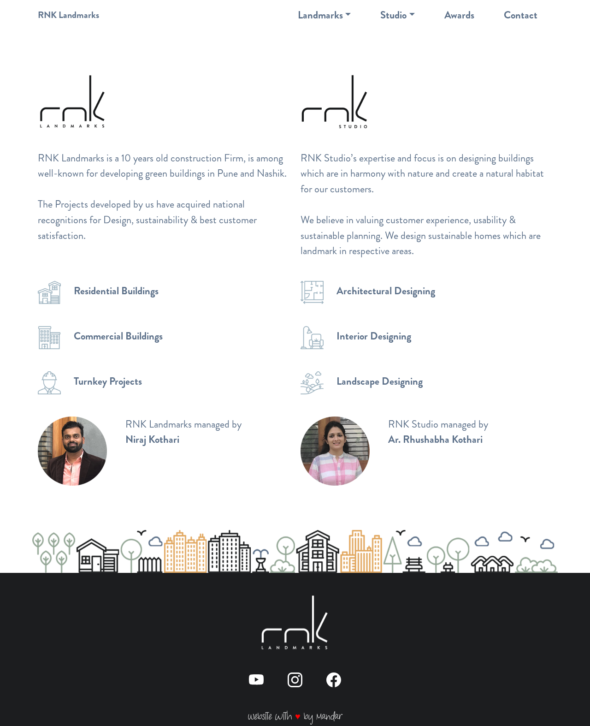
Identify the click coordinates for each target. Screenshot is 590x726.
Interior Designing (373, 336)
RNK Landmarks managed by (183, 424)
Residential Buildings (116, 290)
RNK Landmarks (68, 15)
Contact (520, 15)
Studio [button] (393, 15)
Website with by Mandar (295, 717)
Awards (459, 15)
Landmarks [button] (320, 15)
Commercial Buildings (118, 336)
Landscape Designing (379, 381)
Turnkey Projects (108, 381)
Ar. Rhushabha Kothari (435, 439)
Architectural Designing (385, 290)
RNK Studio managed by (438, 424)
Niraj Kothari (152, 439)
